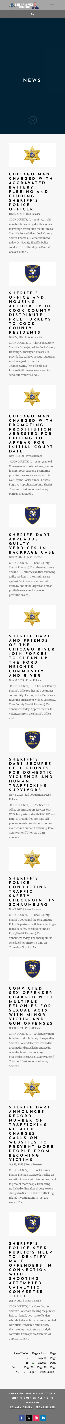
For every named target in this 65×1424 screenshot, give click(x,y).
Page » (33, 1371)
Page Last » (47, 1371)
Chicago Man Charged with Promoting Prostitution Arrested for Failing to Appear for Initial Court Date (31, 434)
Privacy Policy (21, 1407)
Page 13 (42, 1362)
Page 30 (42, 1367)
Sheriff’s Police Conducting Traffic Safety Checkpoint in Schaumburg (32, 892)
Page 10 (42, 1358)
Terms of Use (45, 1407)
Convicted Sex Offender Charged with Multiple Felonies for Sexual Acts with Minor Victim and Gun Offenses (31, 1006)
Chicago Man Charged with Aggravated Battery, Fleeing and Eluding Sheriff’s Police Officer (31, 192)
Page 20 (29, 1367)
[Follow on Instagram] (36, 1418)
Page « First (39, 1353)
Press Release (32, 214)
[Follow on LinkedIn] (43, 1418)
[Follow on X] (29, 1418)
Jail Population (34, 794)
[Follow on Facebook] (22, 1418)
